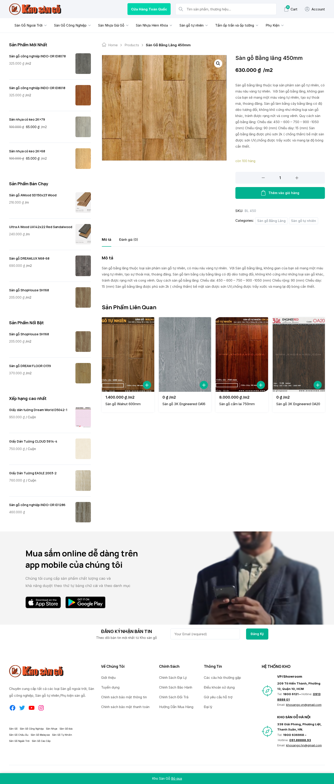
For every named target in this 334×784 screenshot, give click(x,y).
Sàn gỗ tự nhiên (191, 25)
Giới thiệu (108, 677)
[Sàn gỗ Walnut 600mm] (128, 354)
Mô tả (106, 239)
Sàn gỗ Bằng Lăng (271, 221)
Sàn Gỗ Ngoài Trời (28, 25)
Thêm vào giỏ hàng (283, 193)
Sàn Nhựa (51, 728)
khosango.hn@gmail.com (304, 745)
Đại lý (208, 707)
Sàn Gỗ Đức (66, 728)
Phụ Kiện (272, 25)
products (132, 45)
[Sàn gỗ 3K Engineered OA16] (185, 354)
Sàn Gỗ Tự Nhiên (62, 734)
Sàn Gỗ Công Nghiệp (70, 25)
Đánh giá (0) (128, 239)
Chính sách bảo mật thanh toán (125, 707)
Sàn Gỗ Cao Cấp (41, 741)
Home (113, 45)
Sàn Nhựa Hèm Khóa (152, 25)
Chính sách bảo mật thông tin (124, 697)
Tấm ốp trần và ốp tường (234, 25)
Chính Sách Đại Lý (173, 677)
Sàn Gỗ (13, 728)
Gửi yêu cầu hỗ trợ (218, 697)
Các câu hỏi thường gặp (222, 677)
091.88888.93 (300, 740)
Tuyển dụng (110, 687)
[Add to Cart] (147, 385)
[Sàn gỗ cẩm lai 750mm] (242, 354)
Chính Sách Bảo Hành (175, 687)
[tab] (106, 239)
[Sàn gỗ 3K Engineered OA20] (299, 354)
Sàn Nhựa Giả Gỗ (111, 25)
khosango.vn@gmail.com (304, 704)
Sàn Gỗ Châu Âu (18, 734)
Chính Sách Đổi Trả (173, 697)
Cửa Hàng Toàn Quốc (149, 9)
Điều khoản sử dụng (219, 687)
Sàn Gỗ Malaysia (40, 734)
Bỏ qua (176, 778)
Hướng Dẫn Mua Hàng (176, 707)
